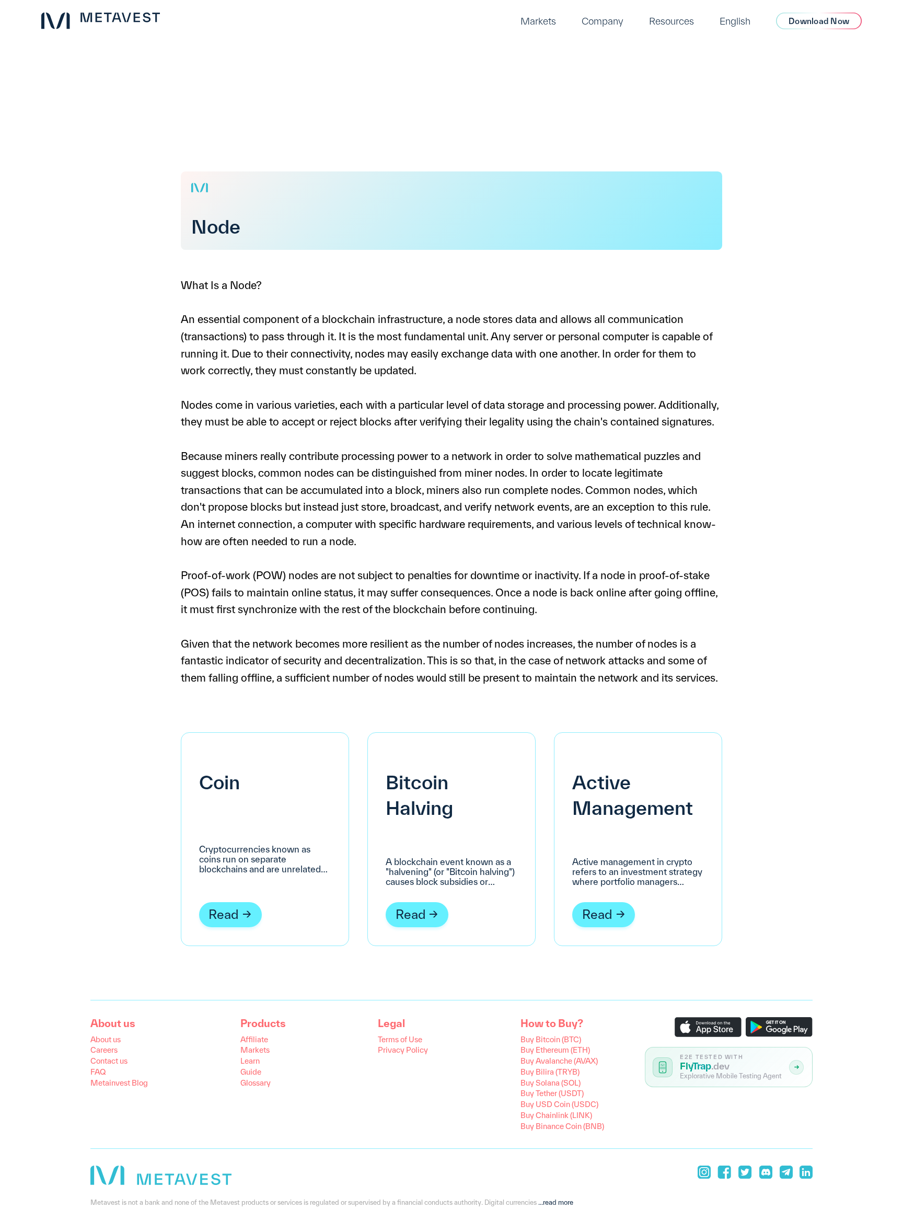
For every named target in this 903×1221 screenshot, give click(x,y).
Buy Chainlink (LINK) (556, 1115)
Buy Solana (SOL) (550, 1082)
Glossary (255, 1082)
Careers (104, 1049)
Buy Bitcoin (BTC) (550, 1039)
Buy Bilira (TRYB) (550, 1071)
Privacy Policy (403, 1049)
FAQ (98, 1071)
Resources (671, 21)
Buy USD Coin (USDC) (559, 1104)
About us (105, 1039)
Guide (250, 1071)
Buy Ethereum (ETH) (555, 1049)
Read (224, 914)
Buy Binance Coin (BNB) (562, 1126)
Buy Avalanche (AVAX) (559, 1060)
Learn (250, 1060)
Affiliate (254, 1039)
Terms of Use (400, 1039)
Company (602, 21)
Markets (538, 21)
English (735, 21)
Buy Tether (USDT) (552, 1093)
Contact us (109, 1060)
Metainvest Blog (119, 1082)
